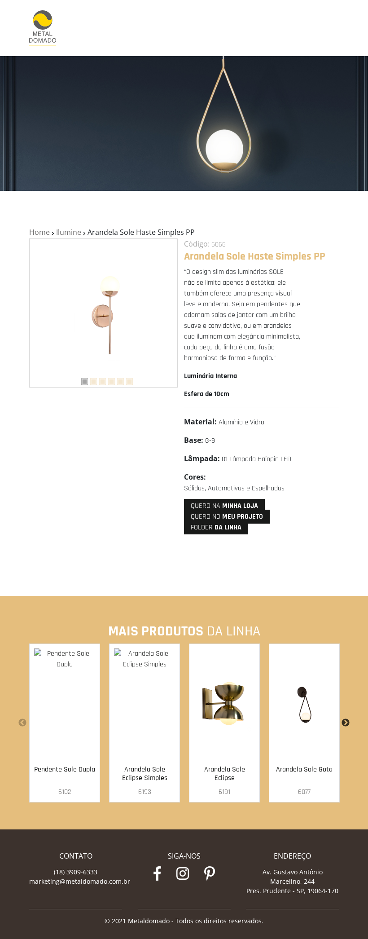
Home (39, 232)
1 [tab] (81, 379)
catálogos (289, 28)
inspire (239, 28)
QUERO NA (224, 506)
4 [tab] (108, 379)
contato (317, 28)
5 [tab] (117, 379)
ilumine (262, 28)
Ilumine (68, 232)
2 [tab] (90, 379)
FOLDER (216, 527)
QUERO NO (227, 516)
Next (345, 723)
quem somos (209, 28)
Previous (22, 723)
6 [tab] (126, 379)
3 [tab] (99, 379)
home (180, 28)
